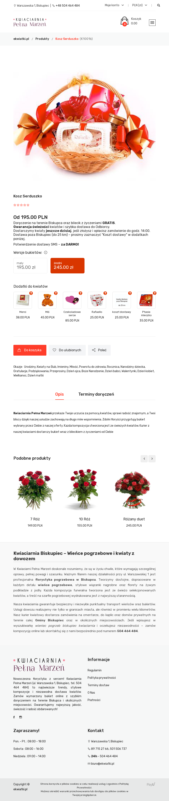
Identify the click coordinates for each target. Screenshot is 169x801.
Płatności (94, 700)
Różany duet (134, 519)
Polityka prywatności (102, 678)
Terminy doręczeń (96, 394)
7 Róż (35, 519)
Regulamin (95, 670)
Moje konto (112, 5)
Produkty (42, 39)
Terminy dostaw (98, 685)
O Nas (91, 692)
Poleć (103, 350)
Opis (59, 394)
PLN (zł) (137, 5)
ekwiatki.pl (21, 39)
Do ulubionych (71, 350)
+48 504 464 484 (67, 5)
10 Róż (84, 519)
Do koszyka (33, 350)
